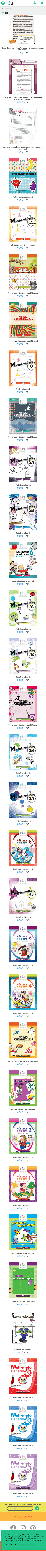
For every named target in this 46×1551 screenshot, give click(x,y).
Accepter (11, 1544)
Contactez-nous (23, 1517)
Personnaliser (27, 1544)
